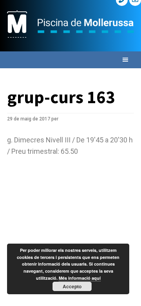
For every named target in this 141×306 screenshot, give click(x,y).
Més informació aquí (80, 278)
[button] (70, 59)
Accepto (72, 286)
